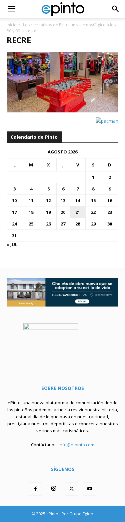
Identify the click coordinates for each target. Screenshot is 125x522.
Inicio (12, 25)
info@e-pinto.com (76, 445)
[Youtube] (89, 489)
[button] (11, 9)
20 (63, 212)
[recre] (62, 110)
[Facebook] (35, 489)
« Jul (12, 244)
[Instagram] (53, 488)
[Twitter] (71, 489)
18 (31, 212)
